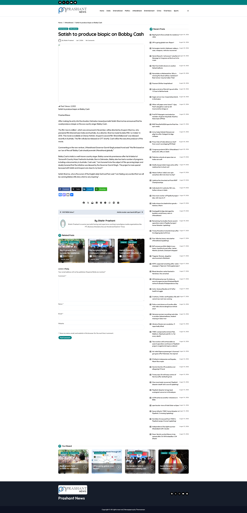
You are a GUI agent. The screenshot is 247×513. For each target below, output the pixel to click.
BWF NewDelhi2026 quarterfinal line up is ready (165, 125)
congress (123, 242)
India (108, 11)
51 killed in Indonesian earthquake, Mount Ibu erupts (164, 360)
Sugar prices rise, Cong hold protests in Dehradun (165, 98)
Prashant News (71, 498)
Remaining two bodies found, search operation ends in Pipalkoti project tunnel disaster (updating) (165, 223)
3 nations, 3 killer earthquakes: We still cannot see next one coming (165, 298)
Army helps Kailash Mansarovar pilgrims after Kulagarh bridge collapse (163, 134)
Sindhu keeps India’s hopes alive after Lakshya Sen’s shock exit (165, 166)
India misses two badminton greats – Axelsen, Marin (165, 204)
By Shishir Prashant (68, 40)
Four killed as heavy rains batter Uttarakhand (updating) (163, 239)
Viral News (167, 11)
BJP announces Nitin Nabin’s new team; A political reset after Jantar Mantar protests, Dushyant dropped (164, 248)
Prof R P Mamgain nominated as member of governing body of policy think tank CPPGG (165, 116)
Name (60, 304)
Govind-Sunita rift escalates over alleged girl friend (164, 368)
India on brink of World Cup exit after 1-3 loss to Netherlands (165, 90)
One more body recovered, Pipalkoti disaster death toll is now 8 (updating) (165, 383)
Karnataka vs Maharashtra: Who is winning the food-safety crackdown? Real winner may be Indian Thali (165, 75)
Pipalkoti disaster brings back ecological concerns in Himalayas (164, 391)
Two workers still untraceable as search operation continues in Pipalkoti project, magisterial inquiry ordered (166, 344)
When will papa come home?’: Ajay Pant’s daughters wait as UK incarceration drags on (164, 107)
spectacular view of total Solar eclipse (165, 405)
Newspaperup (129, 509)
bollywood (64, 242)
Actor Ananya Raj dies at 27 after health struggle (164, 290)
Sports (176, 11)
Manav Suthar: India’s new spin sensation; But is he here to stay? (163, 174)
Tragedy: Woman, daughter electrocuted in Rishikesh (161, 257)
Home (102, 11)
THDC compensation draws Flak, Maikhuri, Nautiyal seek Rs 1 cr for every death (164, 334)
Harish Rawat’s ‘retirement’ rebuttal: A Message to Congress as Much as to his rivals (131, 254)
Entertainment (149, 11)
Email (60, 314)
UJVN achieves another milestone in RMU (165, 399)
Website (61, 323)
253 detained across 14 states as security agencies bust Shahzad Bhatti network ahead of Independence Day (165, 281)
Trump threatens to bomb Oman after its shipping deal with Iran (165, 232)
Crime (159, 11)
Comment (62, 276)
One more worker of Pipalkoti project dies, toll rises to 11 (165, 197)
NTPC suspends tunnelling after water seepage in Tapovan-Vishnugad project (166, 265)
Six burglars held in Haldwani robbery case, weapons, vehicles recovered (100, 254)
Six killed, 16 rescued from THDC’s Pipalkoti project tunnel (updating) (164, 420)
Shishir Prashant (106, 220)
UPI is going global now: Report (163, 42)
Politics (127, 11)
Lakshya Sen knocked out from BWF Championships (164, 181)
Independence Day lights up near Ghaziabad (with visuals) (163, 428)
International (117, 11)
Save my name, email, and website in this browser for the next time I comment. (87, 333)
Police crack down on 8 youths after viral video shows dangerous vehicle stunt (164, 306)
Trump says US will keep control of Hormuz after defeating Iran (164, 376)
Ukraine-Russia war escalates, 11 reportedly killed (163, 325)
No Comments (90, 40)
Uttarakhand (137, 11)
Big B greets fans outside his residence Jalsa (69, 253)
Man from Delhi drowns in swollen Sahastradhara (164, 67)
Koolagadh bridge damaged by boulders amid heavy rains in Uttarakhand (163, 213)
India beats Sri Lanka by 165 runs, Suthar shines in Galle (163, 189)
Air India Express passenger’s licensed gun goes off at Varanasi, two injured (165, 352)
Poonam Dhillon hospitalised (162, 83)
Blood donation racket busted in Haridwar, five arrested (163, 272)
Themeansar (140, 509)
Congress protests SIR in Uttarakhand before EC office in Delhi (165, 150)
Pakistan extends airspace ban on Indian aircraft (164, 158)
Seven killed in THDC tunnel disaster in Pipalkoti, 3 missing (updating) (165, 412)
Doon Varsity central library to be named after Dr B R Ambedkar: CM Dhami (164, 436)
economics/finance (100, 453)
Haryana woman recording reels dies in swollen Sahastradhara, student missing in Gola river (165, 316)
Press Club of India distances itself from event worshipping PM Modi (164, 143)
